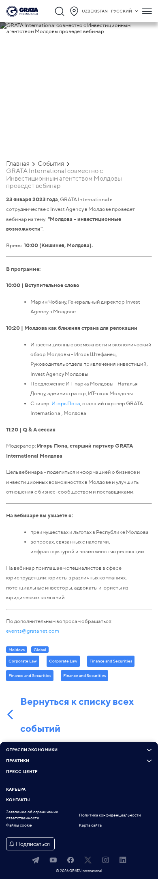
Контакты (18, 800)
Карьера (16, 789)
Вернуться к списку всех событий (77, 714)
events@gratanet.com (32, 630)
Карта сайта (90, 825)
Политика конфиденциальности (110, 815)
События (51, 163)
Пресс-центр (22, 772)
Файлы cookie (19, 825)
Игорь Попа (65, 403)
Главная (18, 163)
